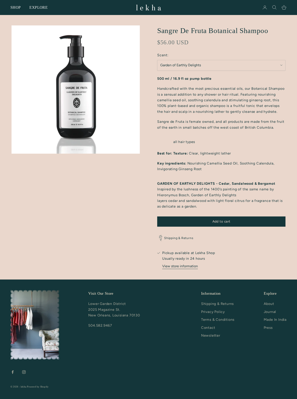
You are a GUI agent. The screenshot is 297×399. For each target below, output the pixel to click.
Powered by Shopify (37, 386)
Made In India (275, 320)
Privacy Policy (213, 312)
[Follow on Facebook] (12, 372)
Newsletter (210, 335)
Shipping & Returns (217, 304)
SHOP (15, 7)
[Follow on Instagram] (24, 372)
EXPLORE (38, 7)
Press (268, 328)
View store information (180, 266)
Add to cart (221, 221)
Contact (208, 328)
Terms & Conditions (217, 320)
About (269, 304)
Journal (270, 312)
